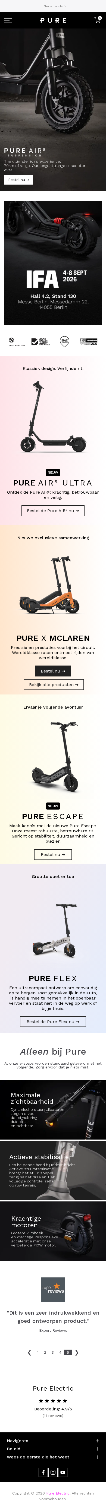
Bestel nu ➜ (53, 671)
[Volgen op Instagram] (53, 1472)
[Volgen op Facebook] (43, 1472)
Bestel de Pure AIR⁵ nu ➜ (53, 510)
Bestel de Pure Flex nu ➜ (53, 1021)
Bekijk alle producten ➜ (54, 684)
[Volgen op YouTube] (62, 1472)
